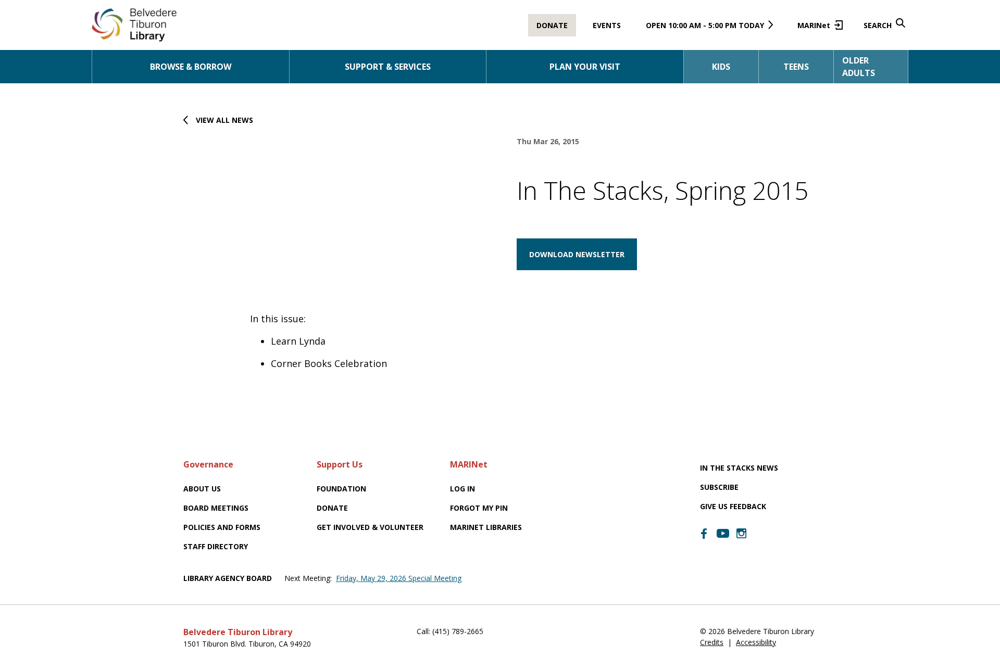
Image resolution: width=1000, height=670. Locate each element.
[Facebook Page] (704, 533)
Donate (552, 25)
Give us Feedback (733, 506)
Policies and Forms (221, 527)
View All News (224, 120)
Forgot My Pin (479, 508)
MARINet (818, 28)
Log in (462, 489)
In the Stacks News (739, 468)
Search (878, 25)
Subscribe (719, 487)
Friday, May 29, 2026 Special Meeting (398, 578)
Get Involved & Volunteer (370, 527)
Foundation (341, 489)
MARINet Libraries (486, 527)
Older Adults (858, 67)
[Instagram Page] (741, 533)
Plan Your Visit (584, 66)
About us (202, 489)
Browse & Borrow (190, 66)
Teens (796, 66)
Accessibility (756, 642)
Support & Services (388, 66)
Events (607, 25)
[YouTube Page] (723, 532)
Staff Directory (215, 546)
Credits (711, 642)
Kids (721, 66)
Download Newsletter (576, 254)
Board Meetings (215, 508)
